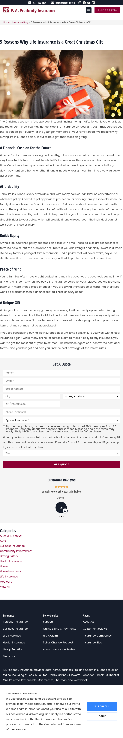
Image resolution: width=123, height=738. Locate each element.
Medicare (9, 656)
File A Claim (50, 635)
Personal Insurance (15, 621)
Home (6, 22)
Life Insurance (12, 635)
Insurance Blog (20, 22)
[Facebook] (84, 2)
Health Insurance (14, 642)
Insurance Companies (97, 635)
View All (5, 587)
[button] (89, 10)
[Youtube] (88, 2)
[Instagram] (79, 2)
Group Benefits (12, 649)
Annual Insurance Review (59, 649)
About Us (88, 621)
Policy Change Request (58, 642)
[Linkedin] (93, 2)
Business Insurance (15, 629)
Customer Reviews (95, 629)
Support (48, 621)
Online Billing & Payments (59, 629)
